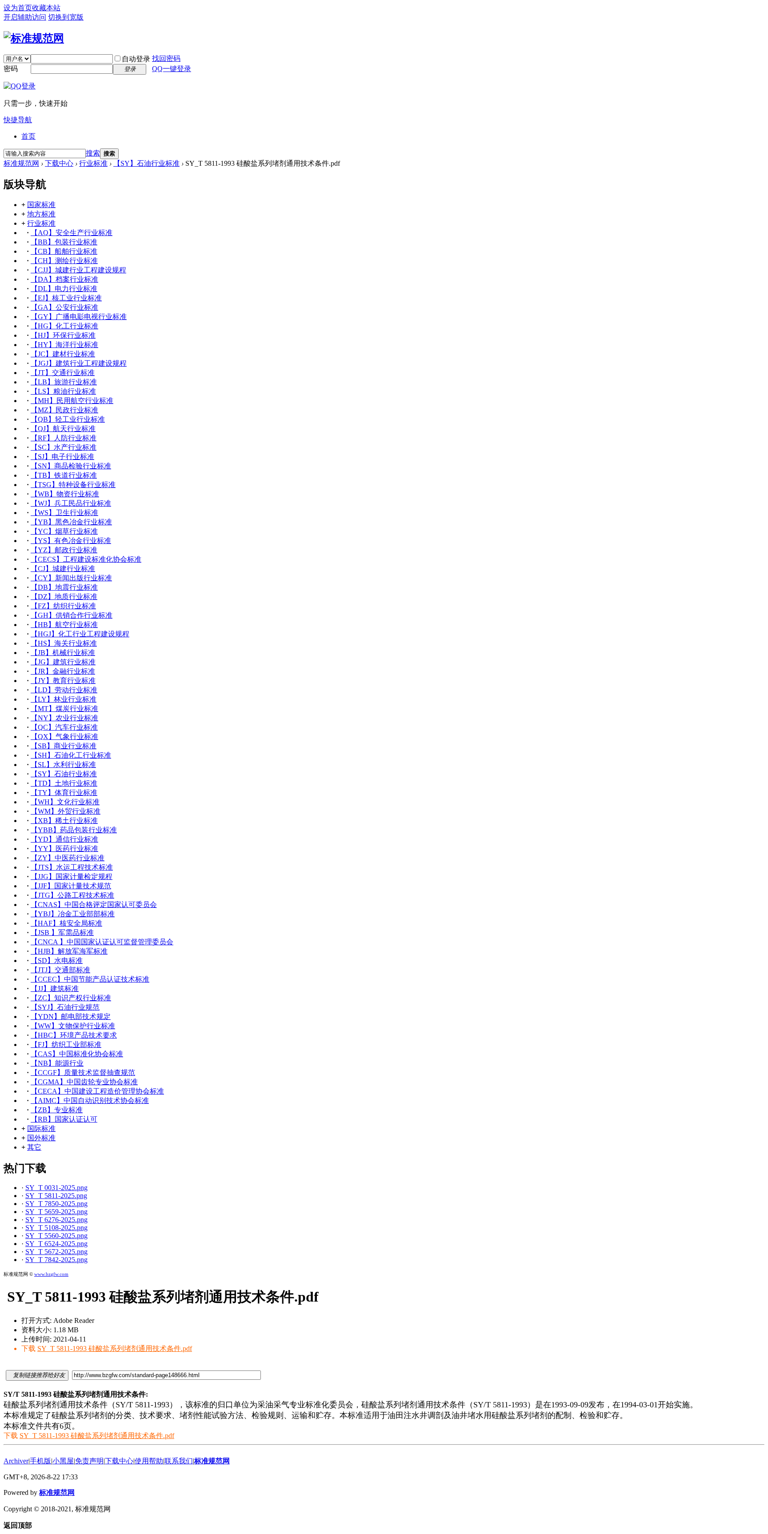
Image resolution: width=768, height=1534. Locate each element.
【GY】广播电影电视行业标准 (79, 316)
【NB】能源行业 (57, 1063)
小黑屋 (63, 1461)
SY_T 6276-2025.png (56, 1219)
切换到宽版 (66, 17)
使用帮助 (149, 1461)
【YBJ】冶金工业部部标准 (73, 914)
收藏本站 (46, 8)
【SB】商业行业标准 (63, 746)
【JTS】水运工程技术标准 (72, 867)
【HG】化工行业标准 (64, 326)
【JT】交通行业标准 (63, 372)
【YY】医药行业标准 (64, 848)
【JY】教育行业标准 (63, 680)
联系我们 (178, 1461)
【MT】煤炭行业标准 (64, 708)
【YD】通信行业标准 (64, 839)
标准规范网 (21, 163)
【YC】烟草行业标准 (64, 531)
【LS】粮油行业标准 (63, 391)
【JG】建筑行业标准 (63, 662)
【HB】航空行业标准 (64, 624)
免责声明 (89, 1461)
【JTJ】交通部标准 (60, 970)
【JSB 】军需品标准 (62, 932)
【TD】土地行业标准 (64, 783)
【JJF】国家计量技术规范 (71, 886)
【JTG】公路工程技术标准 (72, 895)
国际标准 (41, 1128)
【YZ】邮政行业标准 (64, 550)
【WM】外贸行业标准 (65, 811)
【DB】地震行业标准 (64, 587)
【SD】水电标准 (57, 960)
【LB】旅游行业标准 (64, 382)
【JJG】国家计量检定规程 (71, 876)
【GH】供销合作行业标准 (71, 615)
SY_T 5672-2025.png (56, 1251)
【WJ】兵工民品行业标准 (71, 503)
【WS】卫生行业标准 (64, 512)
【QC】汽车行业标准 (64, 727)
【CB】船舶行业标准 (64, 251)
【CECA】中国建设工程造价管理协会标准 (97, 1091)
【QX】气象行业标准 (64, 736)
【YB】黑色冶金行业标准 (71, 522)
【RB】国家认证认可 (64, 1119)
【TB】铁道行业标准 (64, 475)
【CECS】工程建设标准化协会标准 (86, 559)
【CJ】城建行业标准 (63, 568)
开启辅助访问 (25, 17)
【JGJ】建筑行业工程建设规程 (79, 363)
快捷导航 (18, 120)
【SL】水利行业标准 (63, 764)
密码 (11, 68)
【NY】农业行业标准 (64, 718)
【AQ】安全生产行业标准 (71, 232)
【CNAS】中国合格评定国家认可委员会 (94, 904)
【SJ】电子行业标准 (62, 456)
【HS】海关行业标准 (64, 643)
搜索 (93, 153)
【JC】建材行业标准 (63, 354)
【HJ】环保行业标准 (63, 335)
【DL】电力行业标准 (64, 288)
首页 (28, 136)
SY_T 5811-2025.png (56, 1195)
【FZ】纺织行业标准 (63, 606)
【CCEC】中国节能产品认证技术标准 (90, 979)
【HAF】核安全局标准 (66, 923)
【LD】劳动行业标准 (64, 690)
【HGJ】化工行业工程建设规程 (80, 634)
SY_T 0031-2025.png (56, 1187)
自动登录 (136, 59)
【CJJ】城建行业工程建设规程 (78, 270)
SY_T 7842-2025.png (56, 1259)
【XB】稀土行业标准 (64, 820)
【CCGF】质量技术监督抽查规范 (83, 1072)
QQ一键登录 (171, 68)
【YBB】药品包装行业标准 (74, 830)
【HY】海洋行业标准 (64, 344)
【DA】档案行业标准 (64, 279)
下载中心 (59, 163)
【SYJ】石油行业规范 (65, 1007)
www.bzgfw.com (51, 1274)
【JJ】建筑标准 (55, 988)
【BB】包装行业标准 (64, 242)
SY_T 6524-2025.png (56, 1243)
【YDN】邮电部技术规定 (71, 1016)
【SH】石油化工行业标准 (71, 755)
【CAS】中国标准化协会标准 (77, 1054)
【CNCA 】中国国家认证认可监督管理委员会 (102, 942)
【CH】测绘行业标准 (64, 260)
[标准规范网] (34, 38)
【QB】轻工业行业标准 (68, 419)
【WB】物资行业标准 (65, 494)
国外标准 (41, 1138)
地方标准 (41, 214)
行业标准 (93, 163)
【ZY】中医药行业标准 (67, 858)
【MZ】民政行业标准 (64, 410)
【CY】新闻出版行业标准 (71, 578)
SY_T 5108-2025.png (56, 1227)
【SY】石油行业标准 (146, 163)
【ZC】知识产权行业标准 (71, 998)
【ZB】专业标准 (57, 1110)
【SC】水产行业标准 (63, 447)
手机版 (40, 1461)
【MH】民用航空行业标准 (72, 400)
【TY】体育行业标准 (64, 792)
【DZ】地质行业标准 (64, 596)
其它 (34, 1147)
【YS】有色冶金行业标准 (71, 540)
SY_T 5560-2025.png (56, 1235)
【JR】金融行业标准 (63, 671)
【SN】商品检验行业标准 (71, 466)
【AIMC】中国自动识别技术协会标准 (90, 1100)
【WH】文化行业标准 (65, 802)
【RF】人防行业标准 (63, 438)
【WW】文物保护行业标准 (73, 1026)
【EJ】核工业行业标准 (66, 298)
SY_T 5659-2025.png (56, 1211)
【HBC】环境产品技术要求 (74, 1035)
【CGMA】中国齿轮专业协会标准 (84, 1082)
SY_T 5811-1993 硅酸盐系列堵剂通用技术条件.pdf (114, 1348)
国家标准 (41, 204)
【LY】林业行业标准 (63, 699)
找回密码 (166, 58)
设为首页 (18, 8)
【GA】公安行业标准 (64, 307)
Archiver (16, 1461)
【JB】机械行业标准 (63, 652)
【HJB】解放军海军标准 (69, 951)
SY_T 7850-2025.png (56, 1203)
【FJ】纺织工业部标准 (66, 1044)
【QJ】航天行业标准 (63, 428)
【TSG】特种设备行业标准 (73, 484)
